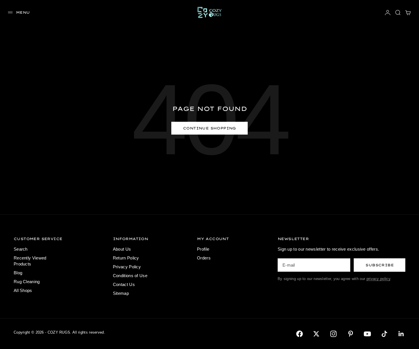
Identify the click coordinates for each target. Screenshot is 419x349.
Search (21, 249)
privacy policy (378, 279)
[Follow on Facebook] (300, 334)
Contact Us (124, 284)
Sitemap (121, 293)
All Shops (23, 290)
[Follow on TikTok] (385, 334)
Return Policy (126, 257)
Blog (18, 272)
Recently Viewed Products (30, 260)
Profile (203, 249)
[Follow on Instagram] (333, 334)
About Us (122, 249)
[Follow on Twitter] (316, 334)
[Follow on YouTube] (367, 334)
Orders (204, 257)
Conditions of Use (130, 275)
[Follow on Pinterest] (351, 334)
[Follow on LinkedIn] (401, 334)
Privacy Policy (127, 266)
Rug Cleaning (27, 281)
